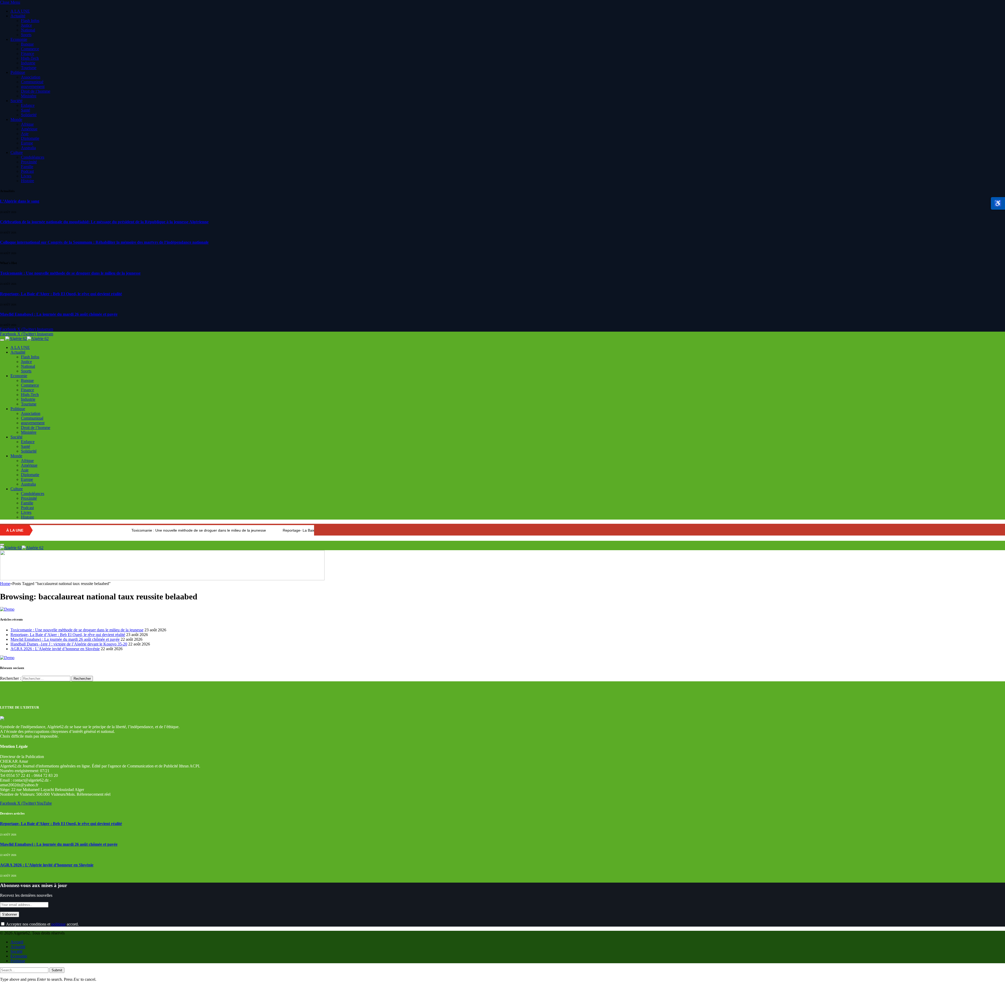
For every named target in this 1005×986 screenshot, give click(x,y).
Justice (26, 25)
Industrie (28, 63)
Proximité (29, 162)
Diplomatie (30, 138)
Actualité (17, 16)
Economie (18, 39)
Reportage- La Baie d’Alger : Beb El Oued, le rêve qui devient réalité (61, 294)
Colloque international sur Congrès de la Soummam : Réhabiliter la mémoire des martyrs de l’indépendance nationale (104, 242)
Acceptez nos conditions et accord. (42, 924)
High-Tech (30, 58)
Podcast (27, 171)
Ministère (28, 96)
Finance (27, 53)
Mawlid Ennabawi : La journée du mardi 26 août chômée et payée (59, 314)
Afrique (27, 124)
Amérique (29, 129)
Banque (27, 44)
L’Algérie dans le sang (19, 201)
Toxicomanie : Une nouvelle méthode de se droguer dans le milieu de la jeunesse (70, 273)
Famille (27, 166)
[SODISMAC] (162, 579)
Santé (25, 110)
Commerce (30, 49)
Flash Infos (30, 20)
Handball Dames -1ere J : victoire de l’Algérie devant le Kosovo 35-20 (68, 644)
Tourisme (28, 67)
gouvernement (32, 86)
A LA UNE (20, 11)
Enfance (28, 105)
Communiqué (32, 82)
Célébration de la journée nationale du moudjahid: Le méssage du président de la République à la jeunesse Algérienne (104, 222)
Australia (28, 148)
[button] (998, 203)
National (28, 30)
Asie (25, 133)
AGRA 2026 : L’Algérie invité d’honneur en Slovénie (55, 649)
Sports (26, 34)
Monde (16, 119)
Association (30, 77)
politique (58, 924)
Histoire (27, 181)
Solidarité (29, 115)
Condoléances (32, 157)
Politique (17, 72)
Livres (26, 176)
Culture (16, 152)
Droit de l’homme (35, 91)
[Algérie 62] (27, 338)
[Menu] (2, 340)
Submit (57, 970)
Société (16, 100)
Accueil (16, 942)
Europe (27, 143)
